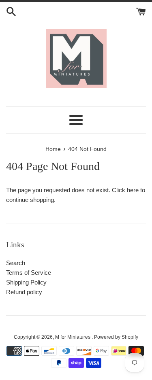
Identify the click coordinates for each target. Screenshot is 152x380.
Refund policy (24, 292)
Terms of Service (28, 272)
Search (15, 262)
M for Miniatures (73, 337)
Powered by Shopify (116, 337)
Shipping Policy (26, 282)
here (133, 190)
